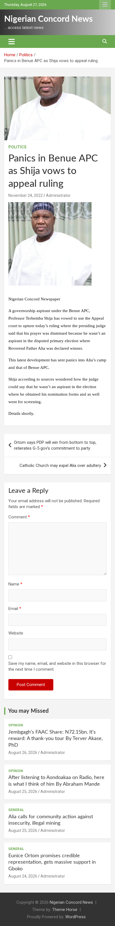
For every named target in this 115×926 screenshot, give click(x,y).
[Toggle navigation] (11, 41)
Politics (17, 147)
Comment (19, 517)
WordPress (75, 916)
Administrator (58, 195)
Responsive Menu (105, 4)
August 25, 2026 (22, 791)
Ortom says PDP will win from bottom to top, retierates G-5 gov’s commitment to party (55, 445)
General (16, 810)
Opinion (15, 725)
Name (15, 584)
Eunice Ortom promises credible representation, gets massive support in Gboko (52, 862)
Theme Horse (64, 909)
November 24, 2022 (25, 195)
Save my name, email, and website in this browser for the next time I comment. (57, 666)
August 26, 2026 (22, 752)
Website (15, 633)
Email (14, 608)
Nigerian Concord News (48, 19)
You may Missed (28, 711)
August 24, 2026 (22, 876)
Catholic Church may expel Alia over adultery (60, 465)
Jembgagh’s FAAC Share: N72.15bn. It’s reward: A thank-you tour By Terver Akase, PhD (55, 739)
